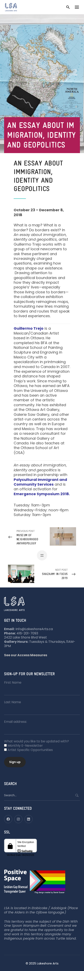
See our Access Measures (25, 655)
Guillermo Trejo (28, 328)
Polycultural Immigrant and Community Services (40, 482)
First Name (12, 682)
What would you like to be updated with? (36, 741)
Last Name (12, 702)
